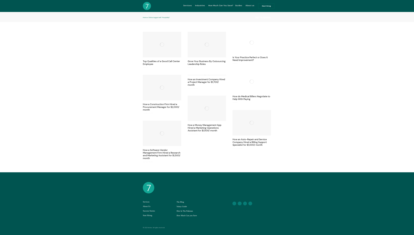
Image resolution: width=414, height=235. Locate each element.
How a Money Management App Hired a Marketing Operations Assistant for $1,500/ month (204, 128)
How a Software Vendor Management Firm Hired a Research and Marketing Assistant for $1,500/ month (161, 154)
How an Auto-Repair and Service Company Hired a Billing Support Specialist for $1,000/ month (250, 142)
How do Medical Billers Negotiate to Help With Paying (251, 98)
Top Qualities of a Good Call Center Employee (161, 63)
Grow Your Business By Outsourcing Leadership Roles (207, 63)
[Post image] (162, 44)
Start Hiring (266, 6)
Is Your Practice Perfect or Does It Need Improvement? (250, 59)
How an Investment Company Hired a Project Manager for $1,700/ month (206, 82)
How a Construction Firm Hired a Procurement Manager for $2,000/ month (161, 107)
